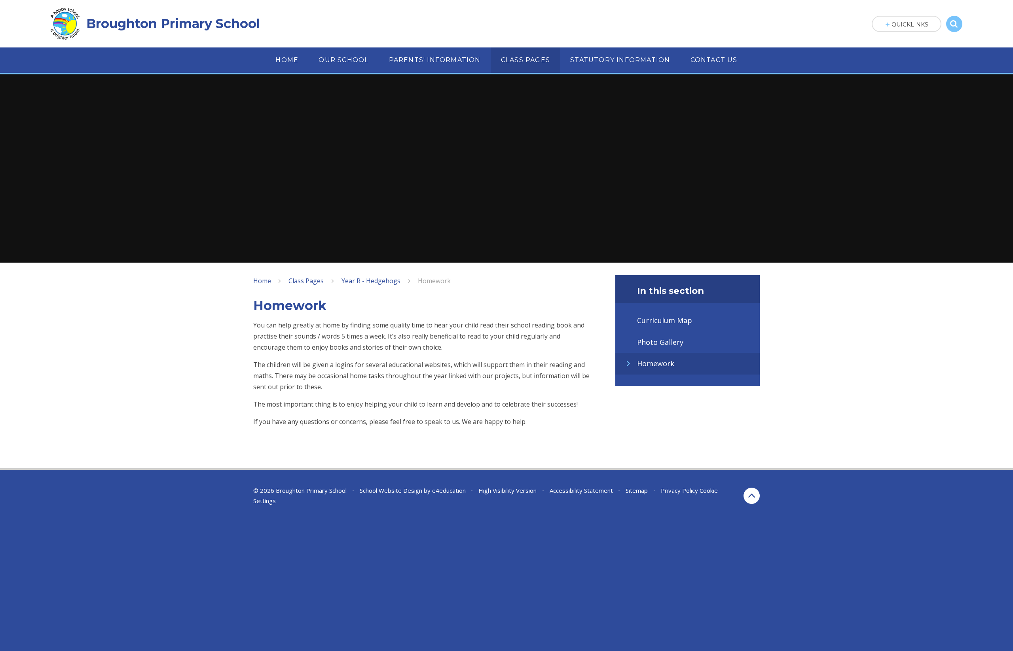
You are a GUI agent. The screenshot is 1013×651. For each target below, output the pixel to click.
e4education (449, 490)
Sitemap (637, 490)
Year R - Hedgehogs (370, 280)
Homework (434, 280)
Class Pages (306, 280)
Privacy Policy (679, 490)
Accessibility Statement (581, 490)
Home (262, 280)
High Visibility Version (507, 490)
